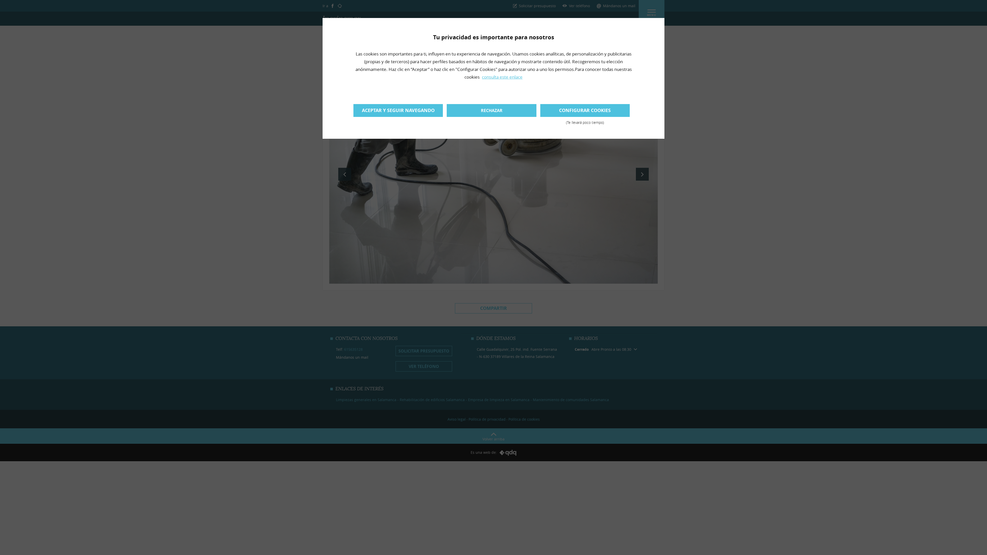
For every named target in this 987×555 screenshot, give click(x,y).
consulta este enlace (502, 77)
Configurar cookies (585, 112)
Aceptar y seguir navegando (398, 110)
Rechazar (491, 110)
